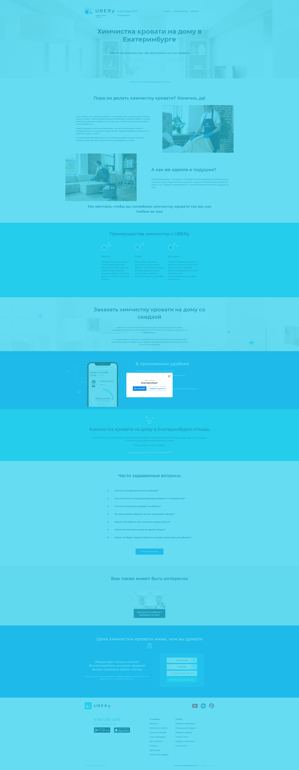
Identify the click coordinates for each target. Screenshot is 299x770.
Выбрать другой (157, 388)
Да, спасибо (139, 388)
